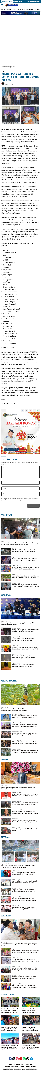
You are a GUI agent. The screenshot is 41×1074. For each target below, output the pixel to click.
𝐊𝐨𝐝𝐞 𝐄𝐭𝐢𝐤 (29, 1064)
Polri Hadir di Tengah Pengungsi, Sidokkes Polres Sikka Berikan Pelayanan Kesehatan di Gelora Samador (26, 951)
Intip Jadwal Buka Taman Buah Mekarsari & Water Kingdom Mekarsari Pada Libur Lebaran (17, 709)
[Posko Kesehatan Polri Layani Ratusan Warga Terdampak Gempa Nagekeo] (6, 560)
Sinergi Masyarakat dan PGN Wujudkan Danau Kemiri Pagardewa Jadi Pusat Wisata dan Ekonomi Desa (24, 725)
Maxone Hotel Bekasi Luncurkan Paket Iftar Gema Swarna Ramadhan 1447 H (24, 716)
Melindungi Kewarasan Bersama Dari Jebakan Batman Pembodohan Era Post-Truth (25, 812)
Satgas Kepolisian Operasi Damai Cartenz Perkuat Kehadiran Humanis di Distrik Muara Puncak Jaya (25, 577)
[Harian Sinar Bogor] (11, 5)
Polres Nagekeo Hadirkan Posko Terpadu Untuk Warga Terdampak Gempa (25, 568)
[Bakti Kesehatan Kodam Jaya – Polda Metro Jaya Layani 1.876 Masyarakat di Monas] (6, 969)
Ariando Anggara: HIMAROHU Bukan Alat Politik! (25, 830)
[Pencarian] (38, 5)
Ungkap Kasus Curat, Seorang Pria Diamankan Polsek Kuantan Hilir (23, 665)
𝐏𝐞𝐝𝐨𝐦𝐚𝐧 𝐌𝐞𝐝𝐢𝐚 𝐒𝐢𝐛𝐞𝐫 (11, 1066)
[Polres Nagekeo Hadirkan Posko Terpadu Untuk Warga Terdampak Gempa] (6, 568)
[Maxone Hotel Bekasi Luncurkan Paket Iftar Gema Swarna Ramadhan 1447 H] (6, 717)
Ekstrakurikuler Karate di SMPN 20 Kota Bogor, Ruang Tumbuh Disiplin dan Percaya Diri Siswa (18, 866)
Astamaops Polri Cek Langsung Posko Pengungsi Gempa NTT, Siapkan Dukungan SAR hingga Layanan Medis (30, 1047)
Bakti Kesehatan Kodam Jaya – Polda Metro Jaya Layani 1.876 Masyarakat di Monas (24, 969)
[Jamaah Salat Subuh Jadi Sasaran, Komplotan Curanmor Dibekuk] (6, 639)
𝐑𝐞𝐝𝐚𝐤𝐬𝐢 (11, 1064)
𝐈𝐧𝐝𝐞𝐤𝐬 (22, 1066)
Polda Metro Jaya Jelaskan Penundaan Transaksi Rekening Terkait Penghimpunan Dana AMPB (25, 585)
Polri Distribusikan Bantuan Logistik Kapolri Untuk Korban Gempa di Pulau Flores (30, 1010)
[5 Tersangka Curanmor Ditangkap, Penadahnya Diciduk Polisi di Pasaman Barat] (20, 608)
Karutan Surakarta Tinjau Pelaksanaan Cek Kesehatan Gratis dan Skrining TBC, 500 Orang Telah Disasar (25, 977)
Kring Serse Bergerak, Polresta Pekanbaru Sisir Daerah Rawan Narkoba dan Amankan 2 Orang (25, 630)
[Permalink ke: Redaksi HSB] (2, 84)
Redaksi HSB (8, 83)
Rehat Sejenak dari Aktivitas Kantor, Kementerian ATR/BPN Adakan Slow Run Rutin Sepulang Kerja (25, 908)
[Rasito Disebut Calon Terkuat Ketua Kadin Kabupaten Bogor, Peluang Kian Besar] (20, 773)
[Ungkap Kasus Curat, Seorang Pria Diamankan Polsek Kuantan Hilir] (6, 666)
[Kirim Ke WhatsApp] (38, 410)
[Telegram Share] (34, 410)
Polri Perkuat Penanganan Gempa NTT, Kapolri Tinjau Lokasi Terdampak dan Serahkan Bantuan (10, 1029)
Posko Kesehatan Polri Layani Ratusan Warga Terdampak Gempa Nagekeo (24, 559)
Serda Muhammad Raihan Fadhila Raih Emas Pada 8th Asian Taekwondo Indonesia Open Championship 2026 (24, 882)
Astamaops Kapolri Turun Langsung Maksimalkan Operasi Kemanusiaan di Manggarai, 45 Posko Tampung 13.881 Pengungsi (9, 1047)
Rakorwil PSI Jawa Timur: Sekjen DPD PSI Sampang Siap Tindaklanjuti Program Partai (25, 803)
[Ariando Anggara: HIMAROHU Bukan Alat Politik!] (6, 830)
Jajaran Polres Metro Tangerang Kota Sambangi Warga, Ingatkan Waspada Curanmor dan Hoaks (19, 544)
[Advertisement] (20, 38)
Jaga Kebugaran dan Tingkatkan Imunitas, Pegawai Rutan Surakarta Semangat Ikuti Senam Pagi (23, 890)
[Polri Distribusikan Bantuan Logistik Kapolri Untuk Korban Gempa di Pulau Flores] (31, 1002)
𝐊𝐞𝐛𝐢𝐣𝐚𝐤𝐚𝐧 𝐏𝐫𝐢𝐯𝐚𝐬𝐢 (31, 1066)
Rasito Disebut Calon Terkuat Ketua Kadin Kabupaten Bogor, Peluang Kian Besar (18, 788)
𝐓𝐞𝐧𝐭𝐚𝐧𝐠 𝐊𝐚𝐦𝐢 (20, 1064)
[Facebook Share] (22, 410)
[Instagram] (17, 1058)
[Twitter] (13, 1058)
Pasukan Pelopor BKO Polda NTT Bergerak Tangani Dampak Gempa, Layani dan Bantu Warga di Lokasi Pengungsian (10, 1010)
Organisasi (4, 71)
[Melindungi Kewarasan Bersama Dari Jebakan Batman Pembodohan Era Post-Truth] (6, 812)
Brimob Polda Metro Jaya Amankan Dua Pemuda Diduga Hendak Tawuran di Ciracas (25, 656)
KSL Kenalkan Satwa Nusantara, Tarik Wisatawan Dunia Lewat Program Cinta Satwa (24, 743)
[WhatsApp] (24, 1058)
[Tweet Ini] (26, 410)
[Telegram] (31, 1058)
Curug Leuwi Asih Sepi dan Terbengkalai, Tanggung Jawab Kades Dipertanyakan (25, 751)
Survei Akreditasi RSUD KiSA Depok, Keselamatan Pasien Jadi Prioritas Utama (25, 960)
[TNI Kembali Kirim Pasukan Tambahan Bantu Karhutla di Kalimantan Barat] (6, 551)
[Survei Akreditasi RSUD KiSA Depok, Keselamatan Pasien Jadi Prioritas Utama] (6, 960)
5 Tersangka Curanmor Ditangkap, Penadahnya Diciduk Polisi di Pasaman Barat (19, 624)
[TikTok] (27, 1058)
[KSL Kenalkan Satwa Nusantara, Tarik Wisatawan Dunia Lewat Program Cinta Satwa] (6, 743)
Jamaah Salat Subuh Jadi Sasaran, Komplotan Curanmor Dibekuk (23, 639)
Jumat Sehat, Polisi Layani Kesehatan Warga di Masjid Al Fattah (19, 944)
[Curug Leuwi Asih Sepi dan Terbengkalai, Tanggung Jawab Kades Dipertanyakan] (6, 752)
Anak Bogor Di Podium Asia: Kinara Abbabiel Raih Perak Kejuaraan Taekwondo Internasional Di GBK (23, 873)
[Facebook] (10, 1058)
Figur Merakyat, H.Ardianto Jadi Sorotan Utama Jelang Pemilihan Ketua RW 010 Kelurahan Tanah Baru (25, 795)
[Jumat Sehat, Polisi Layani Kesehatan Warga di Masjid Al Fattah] (20, 929)
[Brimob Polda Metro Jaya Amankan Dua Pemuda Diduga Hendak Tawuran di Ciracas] (6, 657)
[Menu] (2, 5)
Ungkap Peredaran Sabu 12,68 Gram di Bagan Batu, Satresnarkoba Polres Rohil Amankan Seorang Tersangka (25, 648)
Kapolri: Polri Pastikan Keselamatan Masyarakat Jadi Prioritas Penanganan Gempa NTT (30, 1029)
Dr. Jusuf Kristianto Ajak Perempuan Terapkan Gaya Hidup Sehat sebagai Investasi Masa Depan (24, 986)
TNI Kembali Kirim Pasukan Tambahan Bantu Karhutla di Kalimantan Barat (24, 550)
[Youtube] (20, 1058)
